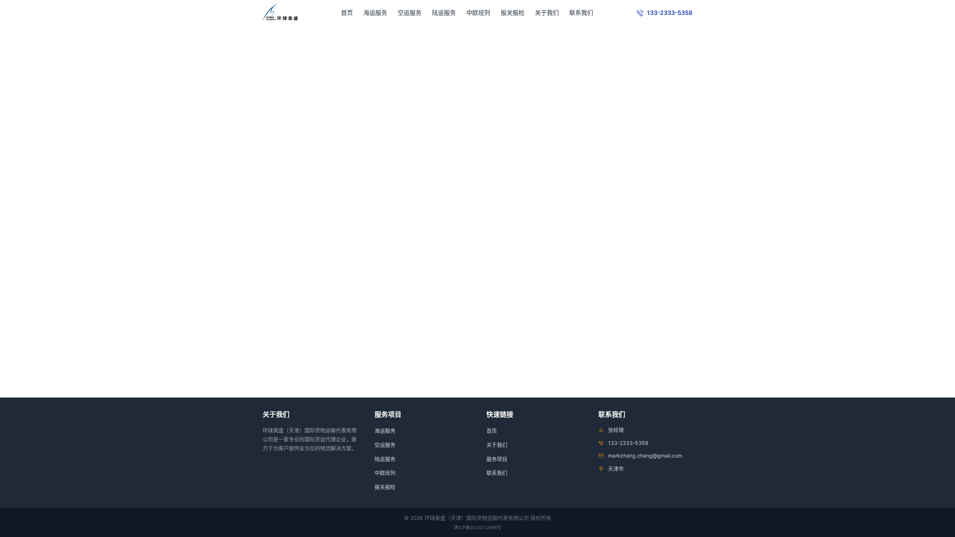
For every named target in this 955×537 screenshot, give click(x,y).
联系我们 (581, 12)
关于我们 (547, 12)
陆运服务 (444, 12)
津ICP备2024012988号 (477, 527)
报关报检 (513, 12)
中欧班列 (478, 12)
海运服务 (375, 12)
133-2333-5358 (628, 443)
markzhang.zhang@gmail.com (645, 455)
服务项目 (496, 459)
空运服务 (410, 12)
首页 (347, 12)
